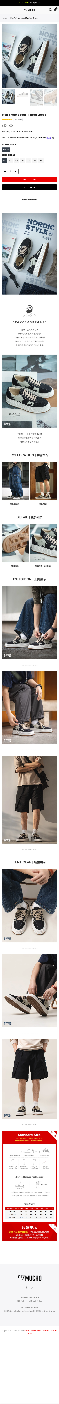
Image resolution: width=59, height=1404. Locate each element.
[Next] (53, 56)
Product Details (29, 200)
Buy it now (29, 187)
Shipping (6, 131)
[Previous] (6, 56)
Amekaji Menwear (32, 1330)
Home (5, 18)
